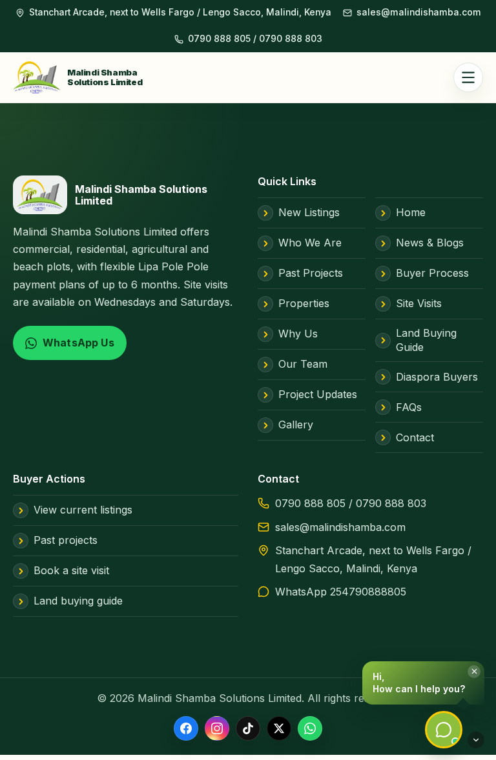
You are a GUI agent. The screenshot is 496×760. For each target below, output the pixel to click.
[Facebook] (186, 728)
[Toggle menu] (468, 77)
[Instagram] (217, 728)
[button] (423, 683)
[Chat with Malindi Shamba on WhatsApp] (443, 729)
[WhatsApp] (310, 728)
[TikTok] (248, 728)
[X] (279, 728)
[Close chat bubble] (474, 671)
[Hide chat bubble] (476, 740)
